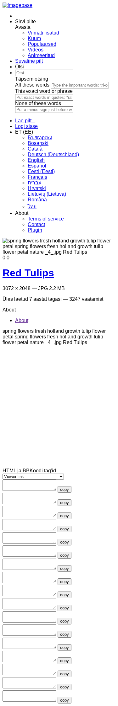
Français (37, 177)
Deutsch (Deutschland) (53, 154)
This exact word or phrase (44, 91)
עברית (34, 182)
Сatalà (35, 148)
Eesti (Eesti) (41, 171)
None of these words (38, 103)
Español (37, 165)
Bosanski (38, 143)
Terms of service (46, 218)
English (36, 160)
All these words (32, 85)
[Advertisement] (59, 409)
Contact (36, 224)
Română (37, 199)
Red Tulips (28, 273)
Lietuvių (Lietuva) (47, 194)
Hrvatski (37, 188)
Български (40, 137)
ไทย (32, 206)
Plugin (35, 230)
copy (64, 489)
